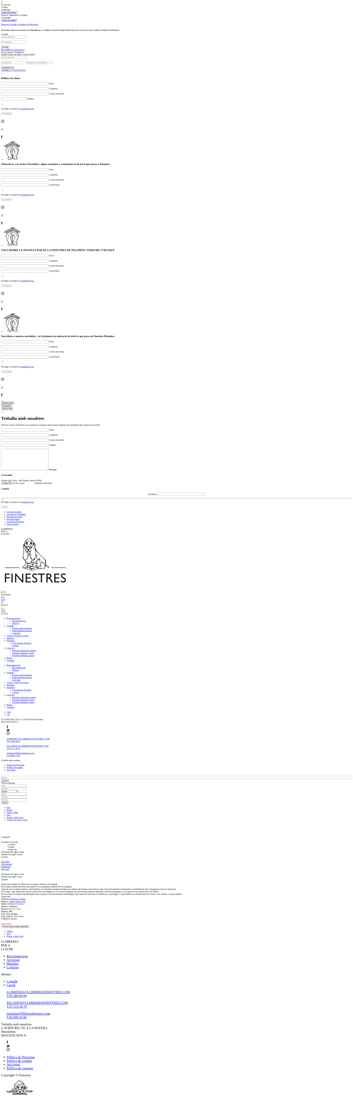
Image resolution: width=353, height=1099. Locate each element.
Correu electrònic (56, 94)
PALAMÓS (6, 406)
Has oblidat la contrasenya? (13, 50)
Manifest (10, 638)
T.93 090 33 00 (13, 756)
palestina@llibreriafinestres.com (20, 753)
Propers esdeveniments (22, 628)
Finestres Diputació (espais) (24, 650)
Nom (51, 83)
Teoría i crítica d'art (15, 817)
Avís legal (11, 770)
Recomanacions (13, 618)
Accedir (5, 47)
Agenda (10, 626)
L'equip (15, 646)
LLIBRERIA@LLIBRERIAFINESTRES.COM (28, 739)
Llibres (10, 931)
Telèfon (30, 99)
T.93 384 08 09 (13, 741)
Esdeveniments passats (22, 631)
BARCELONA (7, 403)
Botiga (9, 658)
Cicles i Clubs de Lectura (18, 636)
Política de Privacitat (15, 765)
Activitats (16, 633)
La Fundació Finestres (21, 643)
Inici (8, 807)
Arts (8, 815)
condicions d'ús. (27, 109)
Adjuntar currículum (43, 483)
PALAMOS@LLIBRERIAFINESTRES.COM (27, 746)
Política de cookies (15, 767)
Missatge (53, 469)
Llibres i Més (12, 812)
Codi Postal (54, 185)
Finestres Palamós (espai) (23, 653)
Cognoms (53, 88)
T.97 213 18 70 (13, 748)
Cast (8, 712)
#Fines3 (15, 623)
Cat (8, 714)
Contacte (10, 660)
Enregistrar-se (7, 68)
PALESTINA (7, 409)
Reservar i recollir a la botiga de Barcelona (19, 24)
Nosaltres (11, 641)
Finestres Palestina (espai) (23, 655)
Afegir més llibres (9, 12)
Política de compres (20, 1068)
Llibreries (11, 648)
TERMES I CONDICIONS (13, 70)
